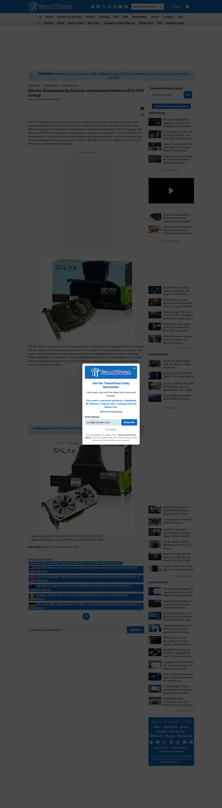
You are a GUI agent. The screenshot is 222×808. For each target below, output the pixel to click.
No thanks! (111, 429)
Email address (92, 417)
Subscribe (129, 422)
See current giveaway (111, 411)
